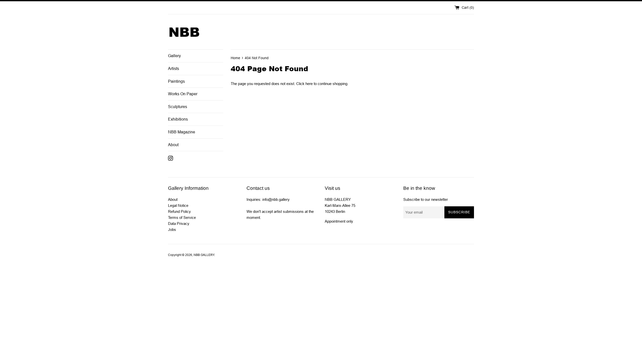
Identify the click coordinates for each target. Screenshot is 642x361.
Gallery (174, 56)
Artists (173, 68)
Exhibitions (178, 119)
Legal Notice (178, 205)
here (309, 83)
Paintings (176, 81)
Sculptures (177, 107)
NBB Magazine (181, 132)
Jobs (172, 229)
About (173, 145)
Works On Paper (182, 94)
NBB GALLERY (204, 255)
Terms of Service (182, 217)
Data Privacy (178, 223)
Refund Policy (179, 211)
